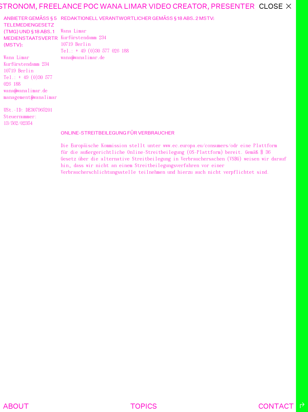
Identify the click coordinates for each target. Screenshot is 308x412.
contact (276, 406)
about (16, 406)
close (271, 6)
